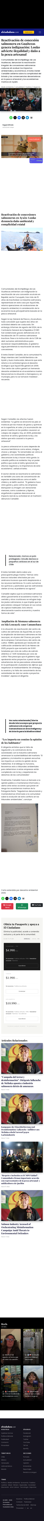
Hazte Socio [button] (28, 32)
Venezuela (5, 1463)
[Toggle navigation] (40, 32)
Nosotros (19, 1499)
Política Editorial (7, 1436)
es (28, 1508)
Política (4, 1483)
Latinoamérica (6, 1466)
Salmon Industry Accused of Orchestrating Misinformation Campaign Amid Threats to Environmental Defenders (17, 1229)
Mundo (3, 1469)
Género (16, 1485)
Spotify (25, 1449)
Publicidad (5, 1439)
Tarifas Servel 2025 (22, 1505)
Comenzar (22, 991)
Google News (8, 906)
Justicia (4, 1485)
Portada (26, 1457)
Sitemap (33, 1505)
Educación (5, 1487)
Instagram (27, 1436)
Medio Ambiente (7, 87)
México (3, 1460)
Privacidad (5, 1445)
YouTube (37, 905)
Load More (22, 1413)
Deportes (32, 1487)
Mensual (27, 938)
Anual (35, 938)
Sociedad (31, 1485)
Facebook (27, 1433)
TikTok (25, 1445)
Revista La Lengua (29, 1472)
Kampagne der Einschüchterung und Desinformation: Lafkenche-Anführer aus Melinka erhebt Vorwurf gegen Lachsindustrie (20, 1131)
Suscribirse (22, 966)
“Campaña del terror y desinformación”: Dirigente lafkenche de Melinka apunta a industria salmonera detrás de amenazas (21, 1081)
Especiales (23, 1485)
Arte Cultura (14, 1487)
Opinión (26, 1463)
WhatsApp (22, 907)
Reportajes (27, 1469)
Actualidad (19, 87)
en (31, 1508)
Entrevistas (27, 1466)
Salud (10, 1485)
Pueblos (29, 87)
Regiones (37, 87)
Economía (24, 1483)
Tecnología (24, 1487)
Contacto (4, 1442)
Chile (3, 1457)
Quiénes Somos (7, 1433)
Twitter (25, 1439)
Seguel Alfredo (8, 125)
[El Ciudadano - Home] (10, 32)
